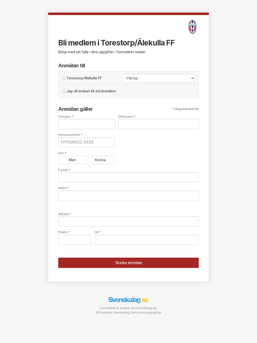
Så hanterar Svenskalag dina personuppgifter (128, 312)
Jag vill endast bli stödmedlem (91, 91)
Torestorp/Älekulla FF (84, 78)
